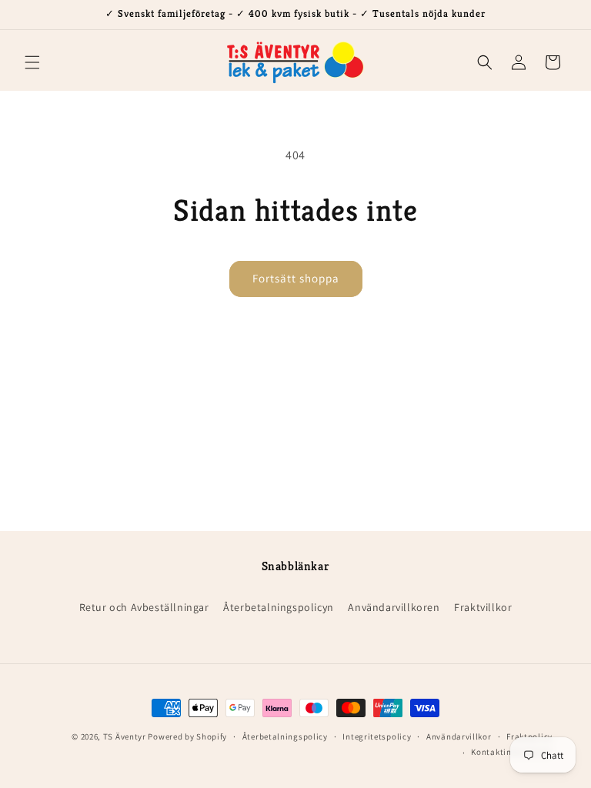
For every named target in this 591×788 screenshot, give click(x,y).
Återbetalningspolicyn (278, 607)
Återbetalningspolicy (285, 736)
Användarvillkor (459, 736)
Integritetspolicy (376, 736)
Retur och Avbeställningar (144, 607)
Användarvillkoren (393, 607)
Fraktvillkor (483, 607)
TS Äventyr (124, 736)
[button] (32, 62)
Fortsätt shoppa (295, 278)
